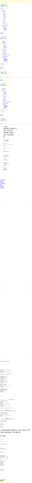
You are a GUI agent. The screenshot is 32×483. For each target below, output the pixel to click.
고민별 (4, 18)
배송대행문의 (5, 29)
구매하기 (2, 451)
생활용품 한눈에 (6, 25)
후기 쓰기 (2, 382)
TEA (4, 20)
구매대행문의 (5, 28)
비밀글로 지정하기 (3, 412)
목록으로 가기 (2, 413)
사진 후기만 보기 (4, 380)
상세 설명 (2, 182)
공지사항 (5, 104)
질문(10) (2, 186)
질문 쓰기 (2, 401)
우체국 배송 (3, 10)
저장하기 (2, 379)
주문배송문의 (5, 27)
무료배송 (5, 89)
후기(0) (1, 185)
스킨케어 (5, 15)
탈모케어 (5, 14)
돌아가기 (2, 421)
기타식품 (5, 21)
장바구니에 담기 (3, 452)
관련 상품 (2, 187)
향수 (4, 13)
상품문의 (5, 30)
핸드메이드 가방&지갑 (6, 23)
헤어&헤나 (5, 16)
